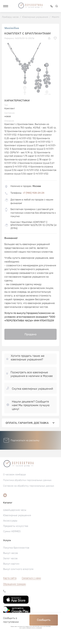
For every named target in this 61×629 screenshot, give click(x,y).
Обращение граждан (14, 584)
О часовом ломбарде (14, 474)
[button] (5, 6)
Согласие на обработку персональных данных (28, 485)
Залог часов (10, 558)
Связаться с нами (31, 578)
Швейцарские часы (14, 509)
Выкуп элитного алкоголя (18, 569)
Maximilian (11, 28)
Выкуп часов (10, 553)
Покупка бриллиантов (16, 547)
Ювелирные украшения (17, 515)
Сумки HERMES (12, 531)
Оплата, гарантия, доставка (27, 422)
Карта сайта (9, 578)
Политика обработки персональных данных (27, 480)
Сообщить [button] (43, 620)
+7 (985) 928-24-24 (33, 192)
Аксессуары (10, 520)
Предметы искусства (15, 525)
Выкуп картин (11, 563)
